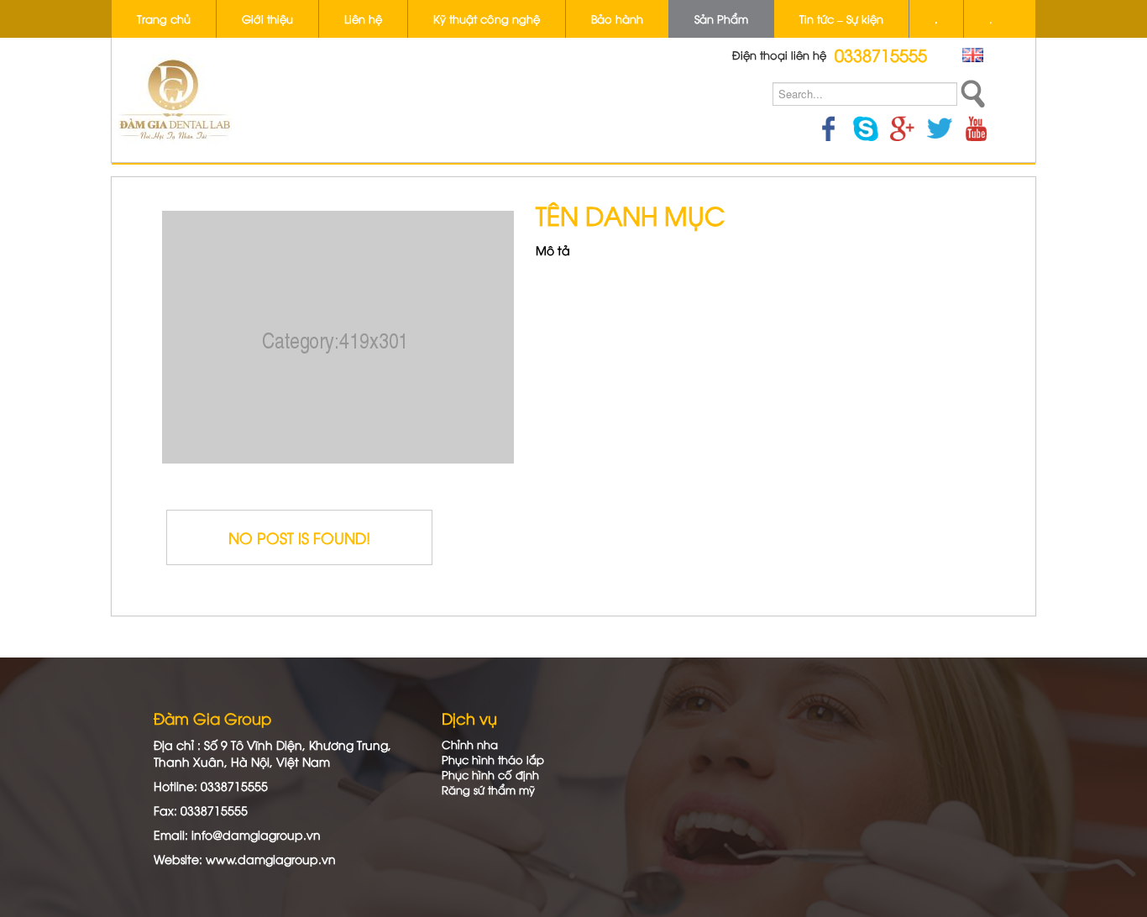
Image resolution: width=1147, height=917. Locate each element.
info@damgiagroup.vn (256, 834)
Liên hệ (363, 18)
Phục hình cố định (490, 774)
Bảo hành (617, 18)
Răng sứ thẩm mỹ (488, 789)
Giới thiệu (267, 18)
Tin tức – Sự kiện (841, 18)
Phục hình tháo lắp (493, 759)
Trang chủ (164, 18)
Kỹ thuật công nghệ (486, 18)
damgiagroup (278, 859)
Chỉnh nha (470, 744)
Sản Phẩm (721, 18)
